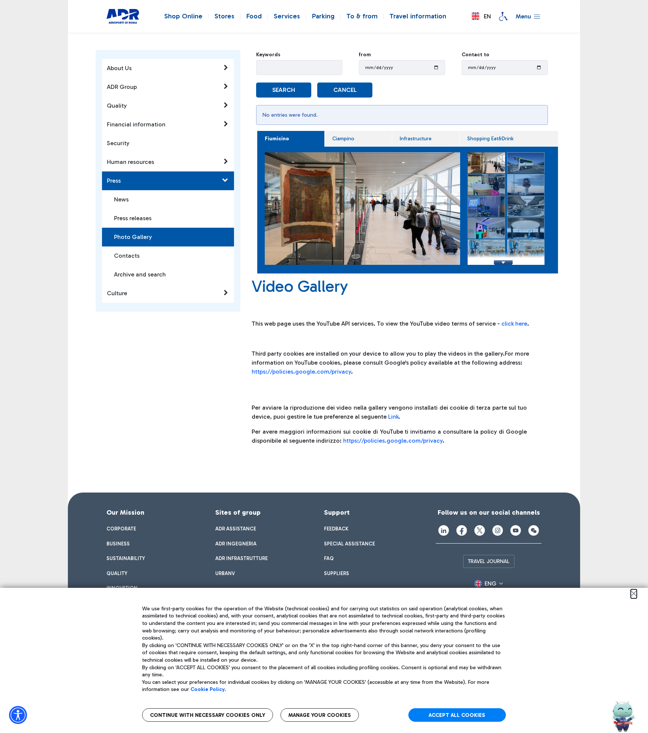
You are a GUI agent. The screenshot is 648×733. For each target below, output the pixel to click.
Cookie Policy (207, 689)
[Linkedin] (443, 530)
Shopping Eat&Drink (490, 138)
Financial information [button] (136, 124)
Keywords (268, 54)
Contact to (475, 54)
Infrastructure (416, 138)
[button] (481, 16)
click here (514, 323)
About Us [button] (119, 68)
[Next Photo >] (452, 212)
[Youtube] (515, 530)
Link (393, 416)
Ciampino (343, 138)
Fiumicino (277, 138)
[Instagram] (497, 530)
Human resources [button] (130, 161)
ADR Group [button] (122, 86)
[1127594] (365, 208)
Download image (371, 160)
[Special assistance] (503, 16)
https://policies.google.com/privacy (301, 371)
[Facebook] (461, 530)
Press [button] (114, 180)
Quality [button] (117, 105)
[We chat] (533, 530)
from (365, 54)
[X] (479, 530)
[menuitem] (121, 529)
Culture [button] (117, 293)
